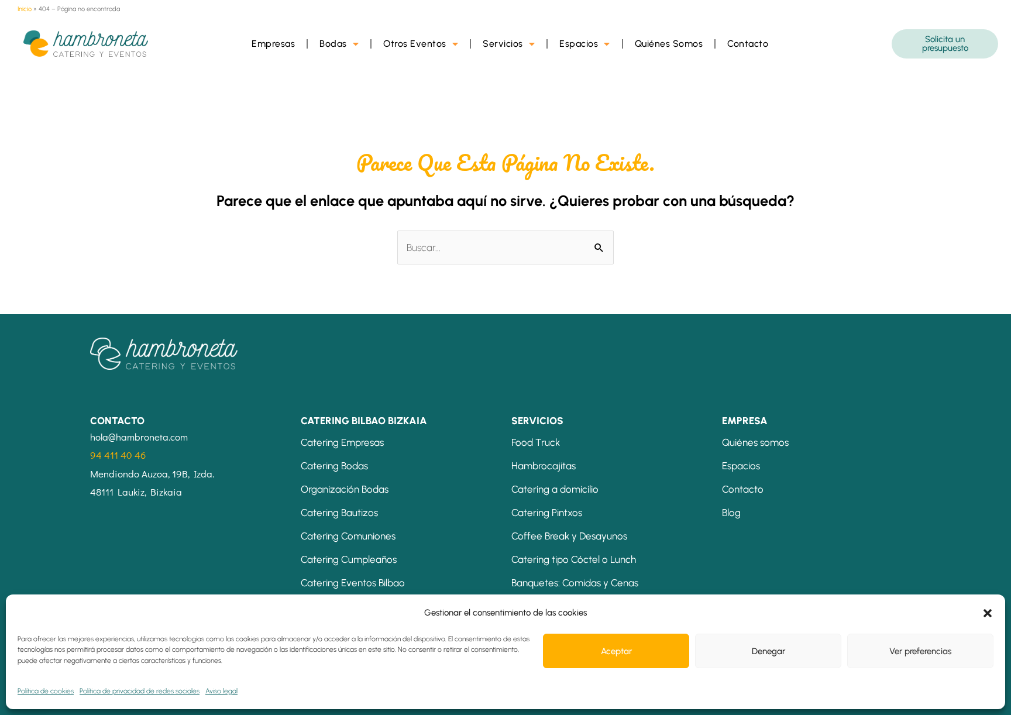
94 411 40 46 (118, 455)
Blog (731, 512)
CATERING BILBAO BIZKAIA (364, 421)
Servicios (503, 43)
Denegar (768, 651)
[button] (987, 613)
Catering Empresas (342, 442)
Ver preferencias (920, 651)
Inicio (25, 9)
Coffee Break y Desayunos (569, 536)
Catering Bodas (334, 466)
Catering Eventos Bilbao (353, 583)
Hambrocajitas (543, 466)
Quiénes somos (755, 442)
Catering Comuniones (348, 536)
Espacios (578, 43)
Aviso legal (221, 691)
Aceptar (616, 651)
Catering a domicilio (555, 489)
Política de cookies (46, 691)
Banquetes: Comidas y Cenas (574, 583)
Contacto (747, 43)
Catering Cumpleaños (349, 559)
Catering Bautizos (339, 512)
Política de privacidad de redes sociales (140, 691)
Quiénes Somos (669, 43)
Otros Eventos (414, 43)
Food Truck (535, 442)
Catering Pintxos (546, 512)
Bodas (333, 43)
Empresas (273, 43)
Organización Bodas (344, 489)
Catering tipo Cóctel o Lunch (573, 559)
